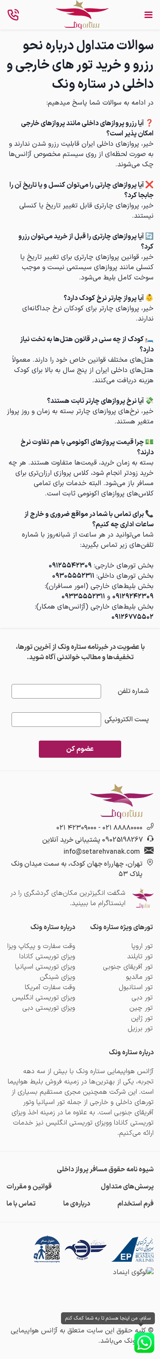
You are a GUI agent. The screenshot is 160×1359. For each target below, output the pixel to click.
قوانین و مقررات (29, 1187)
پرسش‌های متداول (127, 1187)
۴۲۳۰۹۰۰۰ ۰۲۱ (76, 828)
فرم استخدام (135, 1204)
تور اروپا (142, 946)
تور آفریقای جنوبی (128, 967)
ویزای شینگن (57, 977)
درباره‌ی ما (76, 1204)
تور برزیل (140, 1028)
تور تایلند (140, 956)
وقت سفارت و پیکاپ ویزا (41, 946)
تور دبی (142, 998)
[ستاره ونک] (82, 15)
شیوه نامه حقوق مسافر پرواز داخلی (105, 1169)
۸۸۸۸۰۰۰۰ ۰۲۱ (122, 828)
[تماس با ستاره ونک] (13, 15)
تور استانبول (136, 987)
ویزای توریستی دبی (48, 1008)
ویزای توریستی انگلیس (43, 998)
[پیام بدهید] (144, 1343)
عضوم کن (80, 749)
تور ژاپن (142, 1018)
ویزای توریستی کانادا (47, 956)
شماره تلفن (133, 691)
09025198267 (122, 840)
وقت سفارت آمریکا (50, 987)
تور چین (141, 1008)
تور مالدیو (139, 977)
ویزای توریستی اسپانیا (45, 967)
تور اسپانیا (50, 1102)
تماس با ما (20, 1204)
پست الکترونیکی (127, 719)
